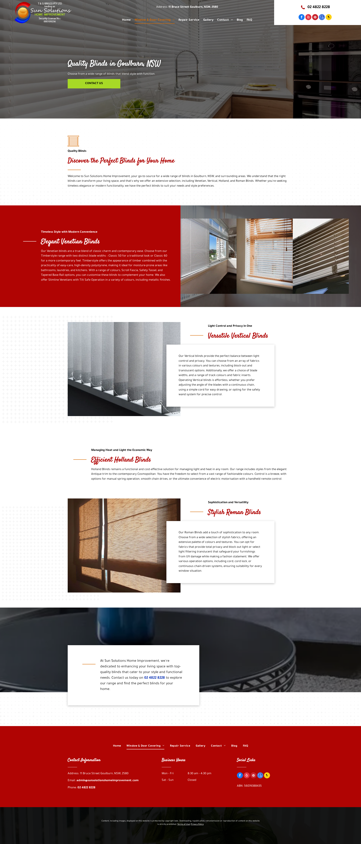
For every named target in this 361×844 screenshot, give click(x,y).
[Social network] (329, 17)
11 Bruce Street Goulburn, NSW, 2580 (193, 7)
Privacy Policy (197, 824)
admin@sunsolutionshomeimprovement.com (108, 780)
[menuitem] (126, 20)
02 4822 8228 (154, 678)
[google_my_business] (322, 17)
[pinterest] (315, 17)
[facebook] (302, 17)
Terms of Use (183, 824)
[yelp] (308, 17)
